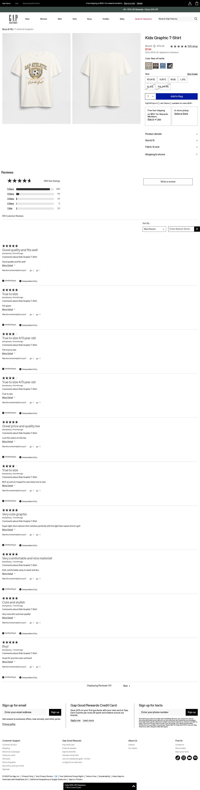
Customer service (9, 745)
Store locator (180, 748)
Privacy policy (8, 724)
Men (60, 19)
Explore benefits (69, 752)
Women (43, 19)
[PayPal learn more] (159, 103)
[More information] (154, 46)
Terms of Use (91, 776)
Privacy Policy (27, 776)
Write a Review (168, 181)
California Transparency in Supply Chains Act (48, 779)
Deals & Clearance (143, 19)
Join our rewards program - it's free (76, 759)
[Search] (196, 18)
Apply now (76, 720)
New (27, 19)
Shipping (6, 748)
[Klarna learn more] (170, 103)
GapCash (6, 769)
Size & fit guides (9, 762)
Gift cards (6, 759)
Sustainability (104, 776)
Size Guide (192, 74)
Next (125, 686)
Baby (122, 19)
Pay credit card (68, 745)
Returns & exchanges (11, 752)
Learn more (88, 720)
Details (140, 3)
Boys (89, 19)
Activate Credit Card (70, 755)
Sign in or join (129, 3)
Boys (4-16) (7, 29)
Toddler (105, 19)
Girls (75, 19)
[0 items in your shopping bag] (197, 3)
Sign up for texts (182, 752)
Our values (132, 748)
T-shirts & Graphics (24, 29)
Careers (131, 745)
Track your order (8, 755)
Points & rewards (69, 748)
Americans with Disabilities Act (15, 779)
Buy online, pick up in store (13, 766)
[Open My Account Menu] (190, 3)
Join (159, 119)
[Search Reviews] (197, 229)
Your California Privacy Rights (71, 776)
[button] (71, 97)
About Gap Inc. (118, 776)
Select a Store (181, 113)
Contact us (179, 745)
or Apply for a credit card (72, 762)
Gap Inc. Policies (75, 779)
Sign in (151, 119)
